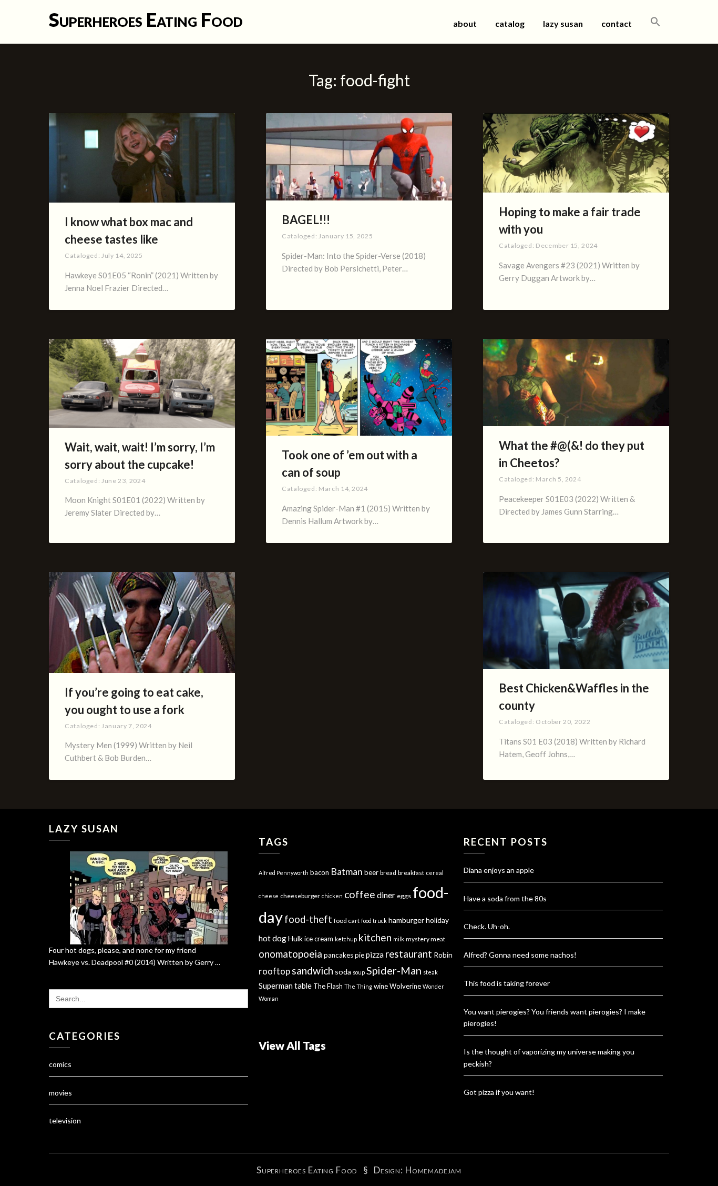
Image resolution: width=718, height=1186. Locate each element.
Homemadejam (433, 1169)
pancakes (338, 955)
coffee (359, 894)
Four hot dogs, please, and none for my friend (122, 950)
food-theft (308, 919)
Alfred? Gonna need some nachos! (520, 954)
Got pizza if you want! (499, 1092)
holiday (437, 920)
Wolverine (405, 986)
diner (386, 895)
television (65, 1120)
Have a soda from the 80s (505, 898)
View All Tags (292, 1045)
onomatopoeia (290, 954)
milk (398, 939)
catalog (510, 23)
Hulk (295, 938)
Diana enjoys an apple (499, 870)
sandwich (312, 970)
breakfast (411, 873)
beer (371, 872)
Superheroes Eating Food (146, 19)
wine (381, 986)
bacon (319, 872)
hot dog (272, 938)
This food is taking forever (507, 983)
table (303, 985)
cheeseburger (300, 896)
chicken (332, 895)
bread (388, 873)
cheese (269, 895)
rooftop (274, 971)
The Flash (328, 986)
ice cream (318, 938)
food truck (374, 920)
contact (616, 23)
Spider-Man (394, 970)
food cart (347, 920)
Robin (443, 954)
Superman (276, 985)
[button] (655, 22)
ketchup (346, 939)
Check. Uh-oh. (487, 926)
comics (60, 1064)
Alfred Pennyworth (284, 872)
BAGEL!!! (306, 220)
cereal (435, 872)
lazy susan (563, 23)
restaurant (408, 954)
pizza (375, 954)
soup (359, 972)
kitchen (375, 937)
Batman (347, 871)
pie (359, 955)
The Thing (358, 986)
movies (60, 1092)
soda (343, 971)
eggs (404, 896)
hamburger (406, 920)
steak (430, 972)
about (465, 23)
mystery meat (425, 939)
